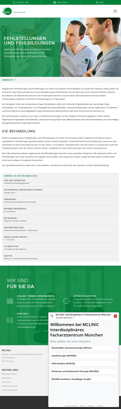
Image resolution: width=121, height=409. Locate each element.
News (101, 2)
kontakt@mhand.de (28, 327)
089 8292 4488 (23, 2)
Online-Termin (62, 2)
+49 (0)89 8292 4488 (44, 320)
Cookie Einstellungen (10, 390)
